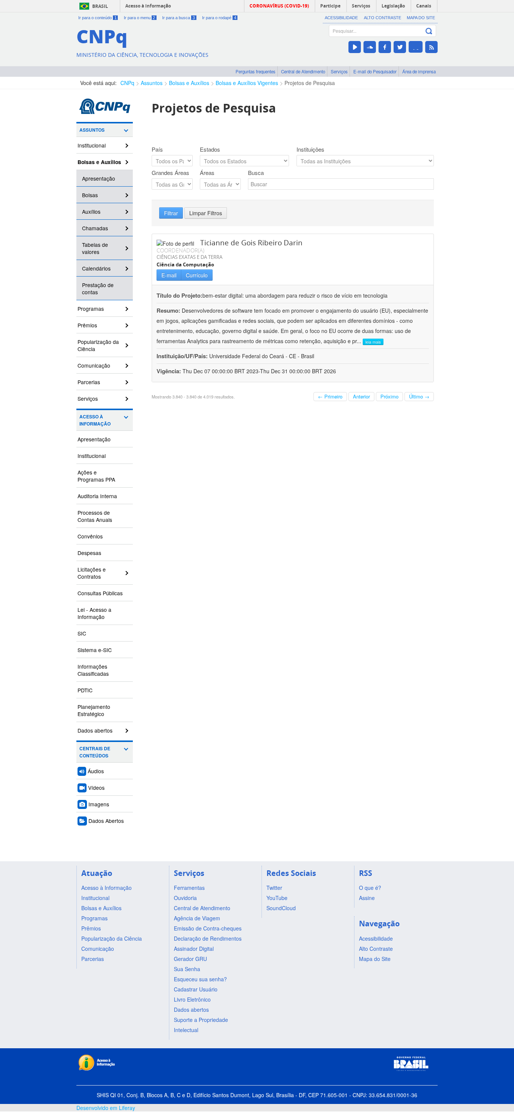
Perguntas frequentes (255, 71)
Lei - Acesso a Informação (94, 613)
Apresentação (98, 178)
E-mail (168, 275)
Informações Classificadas (93, 670)
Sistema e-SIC (95, 650)
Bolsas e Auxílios (189, 83)
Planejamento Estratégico (94, 710)
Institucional (92, 145)
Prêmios (87, 325)
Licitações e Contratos (92, 573)
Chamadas (95, 228)
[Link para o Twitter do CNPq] (400, 47)
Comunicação (94, 365)
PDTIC (85, 690)
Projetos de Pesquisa (309, 83)
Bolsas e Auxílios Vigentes (247, 83)
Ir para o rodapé (219, 17)
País (157, 149)
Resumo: (168, 310)
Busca (256, 172)
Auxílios (91, 211)
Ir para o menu (139, 17)
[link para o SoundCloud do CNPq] (369, 47)
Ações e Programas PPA (96, 475)
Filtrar (171, 213)
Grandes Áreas (170, 172)
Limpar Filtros (205, 213)
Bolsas (90, 195)
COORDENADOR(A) (180, 250)
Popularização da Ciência (98, 345)
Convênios (90, 536)
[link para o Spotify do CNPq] (416, 47)
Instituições (310, 149)
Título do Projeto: (179, 295)
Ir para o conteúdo (97, 17)
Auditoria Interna (97, 496)
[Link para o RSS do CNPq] (431, 47)
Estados (210, 149)
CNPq (127, 83)
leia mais (373, 342)
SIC (82, 633)
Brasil (100, 6)
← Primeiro (330, 396)
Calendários (96, 268)
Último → (419, 396)
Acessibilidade (341, 17)
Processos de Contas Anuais (95, 516)
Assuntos (152, 83)
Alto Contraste (382, 17)
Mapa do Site (421, 17)
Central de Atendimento (303, 71)
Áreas (207, 172)
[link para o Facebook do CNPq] (385, 47)
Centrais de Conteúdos (94, 752)
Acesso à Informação (95, 420)
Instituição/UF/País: (183, 356)
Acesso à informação (148, 6)
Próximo (389, 396)
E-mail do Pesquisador (375, 71)
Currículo (197, 275)
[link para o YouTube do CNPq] (354, 47)
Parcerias (89, 382)
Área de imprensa (419, 71)
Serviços (339, 71)
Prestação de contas (98, 288)
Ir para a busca (178, 17)
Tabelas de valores (95, 248)
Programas (91, 308)
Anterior (361, 396)
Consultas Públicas (100, 593)
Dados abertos (95, 730)
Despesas (89, 552)
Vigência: (169, 371)
